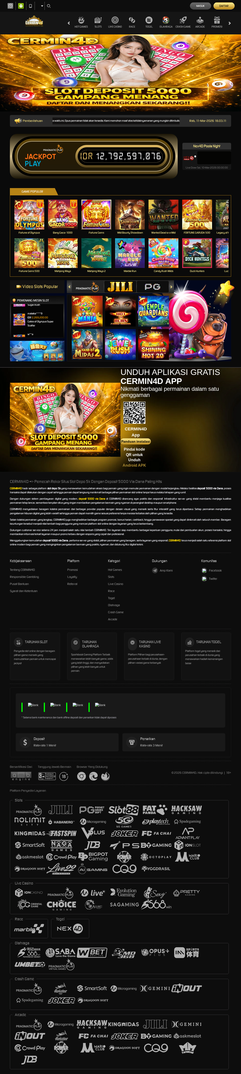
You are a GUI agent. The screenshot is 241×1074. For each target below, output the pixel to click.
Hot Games (81, 26)
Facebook (215, 570)
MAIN (32, 214)
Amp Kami (166, 570)
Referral (72, 584)
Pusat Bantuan (19, 584)
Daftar (224, 6)
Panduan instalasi (135, 441)
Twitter (213, 579)
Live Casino (115, 26)
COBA (90, 306)
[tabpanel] (120, 72)
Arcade (200, 26)
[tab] (88, 286)
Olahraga (166, 26)
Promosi (217, 26)
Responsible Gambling (24, 577)
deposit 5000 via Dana (92, 498)
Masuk (200, 6)
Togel (149, 26)
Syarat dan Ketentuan (23, 591)
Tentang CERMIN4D (22, 570)
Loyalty (72, 577)
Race (132, 26)
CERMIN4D (16, 488)
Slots (98, 26)
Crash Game (183, 26)
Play (33, 163)
